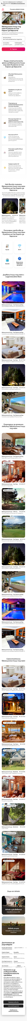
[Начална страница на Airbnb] (3, 9)
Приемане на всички (13, 1002)
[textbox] (7, 44)
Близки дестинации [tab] (7, 947)
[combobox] (13, 39)
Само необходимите (13, 1006)
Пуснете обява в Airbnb (17, 9)
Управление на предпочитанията (13, 1010)
